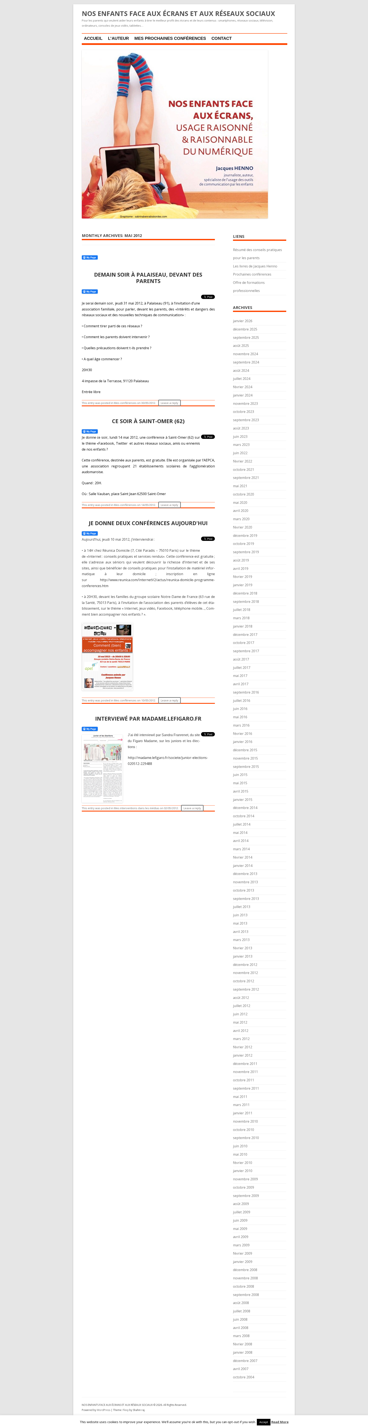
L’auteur (118, 38)
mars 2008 (241, 1335)
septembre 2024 (246, 362)
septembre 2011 (246, 1088)
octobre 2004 (243, 1377)
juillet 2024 (241, 378)
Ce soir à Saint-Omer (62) (148, 421)
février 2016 (242, 733)
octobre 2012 (243, 981)
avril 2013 (240, 931)
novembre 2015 (245, 758)
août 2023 (241, 428)
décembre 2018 (245, 593)
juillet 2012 (241, 1005)
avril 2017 (240, 684)
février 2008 (242, 1344)
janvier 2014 (242, 865)
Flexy (126, 1410)
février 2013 (242, 948)
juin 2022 (240, 453)
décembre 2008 (245, 1269)
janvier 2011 (242, 1113)
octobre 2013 (243, 890)
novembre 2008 (245, 1278)
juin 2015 (240, 774)
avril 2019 (240, 568)
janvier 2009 (242, 1261)
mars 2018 (241, 618)
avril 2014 (240, 840)
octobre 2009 (243, 1187)
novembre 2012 (245, 972)
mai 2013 (240, 923)
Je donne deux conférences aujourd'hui (148, 523)
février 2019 (242, 576)
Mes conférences (125, 403)
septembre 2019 (246, 552)
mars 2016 (241, 725)
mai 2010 (240, 1154)
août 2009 (241, 1203)
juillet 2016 (241, 700)
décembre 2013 (245, 873)
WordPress (104, 1410)
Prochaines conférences (252, 274)
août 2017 (241, 659)
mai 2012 (240, 1022)
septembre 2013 (246, 898)
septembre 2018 (246, 601)
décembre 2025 (245, 329)
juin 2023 (240, 436)
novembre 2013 (245, 882)
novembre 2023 (245, 403)
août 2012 (241, 997)
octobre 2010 (243, 1129)
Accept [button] (263, 1422)
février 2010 (242, 1162)
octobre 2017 (243, 642)
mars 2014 (241, 849)
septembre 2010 (246, 1137)
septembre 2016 (246, 692)
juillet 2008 (241, 1311)
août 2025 (241, 345)
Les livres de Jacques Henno (255, 266)
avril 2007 (240, 1368)
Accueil (93, 38)
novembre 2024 (245, 354)
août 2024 (241, 370)
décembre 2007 (245, 1360)
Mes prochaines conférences (170, 38)
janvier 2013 (242, 956)
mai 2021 (240, 486)
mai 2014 (240, 832)
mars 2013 (241, 939)
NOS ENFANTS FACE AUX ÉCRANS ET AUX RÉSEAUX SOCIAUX (178, 13)
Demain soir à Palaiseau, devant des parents (148, 277)
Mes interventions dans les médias (136, 808)
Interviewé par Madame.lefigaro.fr (148, 718)
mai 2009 (240, 1228)
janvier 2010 (242, 1170)
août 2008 (241, 1302)
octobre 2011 (243, 1080)
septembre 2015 (246, 766)
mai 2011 (240, 1096)
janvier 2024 (242, 395)
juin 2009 (240, 1220)
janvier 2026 (242, 321)
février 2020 (242, 527)
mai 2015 (240, 783)
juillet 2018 (241, 609)
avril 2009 (240, 1236)
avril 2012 (240, 1030)
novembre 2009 (245, 1179)
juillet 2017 (241, 667)
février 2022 (242, 461)
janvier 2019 (242, 585)
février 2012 (242, 1047)
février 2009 (242, 1253)
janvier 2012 (242, 1055)
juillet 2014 (241, 824)
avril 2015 (240, 791)
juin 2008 (240, 1319)
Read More (280, 1422)
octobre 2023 (243, 411)
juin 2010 (240, 1146)
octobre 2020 (243, 494)
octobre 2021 (243, 469)
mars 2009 (241, 1245)
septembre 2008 (246, 1294)
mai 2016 (240, 717)
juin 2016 (240, 708)
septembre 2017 (246, 651)
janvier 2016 (242, 741)
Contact (221, 38)
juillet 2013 (241, 906)
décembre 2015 (245, 750)
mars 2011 (241, 1104)
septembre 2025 (246, 337)
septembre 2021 (246, 477)
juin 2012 (240, 1014)
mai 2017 (240, 675)
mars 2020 (241, 519)
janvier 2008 (242, 1352)
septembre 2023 (246, 420)
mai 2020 (240, 502)
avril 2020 (240, 510)
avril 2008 (240, 1327)
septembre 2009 (246, 1195)
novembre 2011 (245, 1071)
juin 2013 (240, 915)
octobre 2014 (243, 816)
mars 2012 (241, 1038)
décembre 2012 (245, 964)
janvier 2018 (242, 626)
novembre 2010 (245, 1121)
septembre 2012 (246, 989)
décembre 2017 (245, 634)
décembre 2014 (245, 807)
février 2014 (242, 857)
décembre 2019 (245, 535)
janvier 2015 (242, 799)
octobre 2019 (243, 543)
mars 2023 (241, 444)
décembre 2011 (245, 1063)
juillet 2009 (241, 1212)
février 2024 (242, 387)
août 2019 (241, 560)
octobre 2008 (243, 1286)
